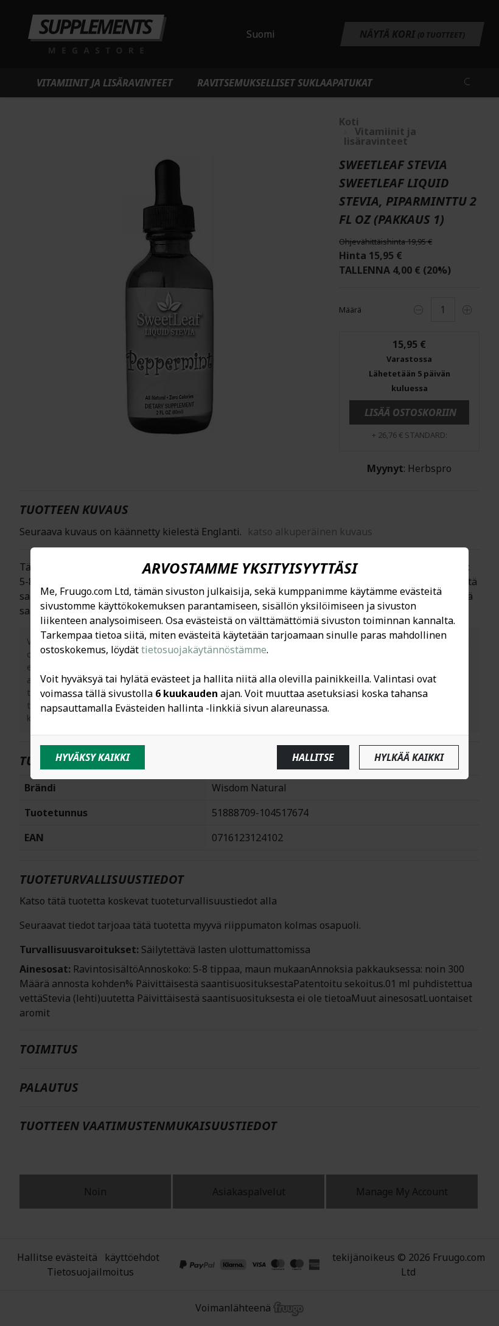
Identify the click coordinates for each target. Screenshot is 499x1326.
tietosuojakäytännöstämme (204, 649)
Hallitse (313, 757)
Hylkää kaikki (409, 757)
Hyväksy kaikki (92, 757)
